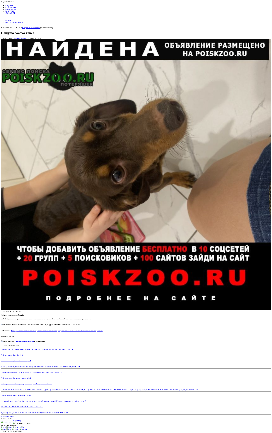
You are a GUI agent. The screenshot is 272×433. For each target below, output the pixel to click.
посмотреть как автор (21, 38)
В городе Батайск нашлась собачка (23, 331)
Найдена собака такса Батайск (69, 331)
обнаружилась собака (88, 331)
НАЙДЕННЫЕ (10, 7)
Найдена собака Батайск (31, 28)
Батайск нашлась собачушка (47, 331)
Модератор (17, 420)
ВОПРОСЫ (9, 11)
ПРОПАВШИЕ (10, 9)
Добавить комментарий (25, 341)
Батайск (100, 331)
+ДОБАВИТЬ (10, 13)
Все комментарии (7, 416)
